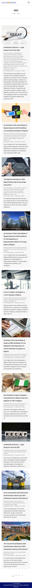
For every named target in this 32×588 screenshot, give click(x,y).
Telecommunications (9, 69)
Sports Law (17, 66)
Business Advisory (8, 53)
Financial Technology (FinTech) (12, 59)
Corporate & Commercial (10, 54)
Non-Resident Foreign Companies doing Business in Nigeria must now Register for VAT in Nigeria (16, 398)
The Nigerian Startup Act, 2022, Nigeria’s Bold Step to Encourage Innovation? (15, 182)
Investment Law (12, 192)
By (9, 70)
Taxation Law (13, 67)
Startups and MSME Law (10, 301)
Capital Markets (18, 53)
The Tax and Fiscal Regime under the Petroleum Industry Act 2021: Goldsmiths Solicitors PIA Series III (15, 546)
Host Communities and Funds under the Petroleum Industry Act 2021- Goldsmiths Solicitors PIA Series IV (16, 495)
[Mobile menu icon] (28, 2)
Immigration (23, 59)
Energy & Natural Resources (18, 502)
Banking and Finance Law (10, 133)
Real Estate (10, 66)
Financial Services (18, 58)
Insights (20, 61)
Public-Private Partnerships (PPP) (17, 299)
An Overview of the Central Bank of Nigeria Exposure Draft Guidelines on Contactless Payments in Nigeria (16, 128)
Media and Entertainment (14, 64)
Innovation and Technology (10, 61)
